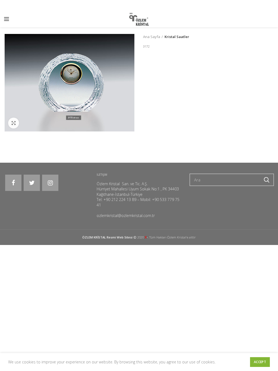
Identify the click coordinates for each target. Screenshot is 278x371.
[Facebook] (13, 183)
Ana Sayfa (151, 36)
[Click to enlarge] (13, 123)
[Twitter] (32, 183)
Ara (266, 180)
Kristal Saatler (177, 36)
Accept (260, 362)
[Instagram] (50, 183)
